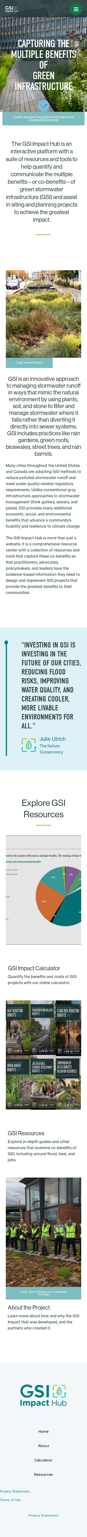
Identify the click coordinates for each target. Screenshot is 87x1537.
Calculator (43, 1460)
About (43, 1445)
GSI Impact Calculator (34, 968)
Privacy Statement (15, 1491)
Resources (43, 1474)
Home (43, 1431)
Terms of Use (10, 1500)
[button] (43, 118)
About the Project (29, 1307)
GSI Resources (26, 1133)
